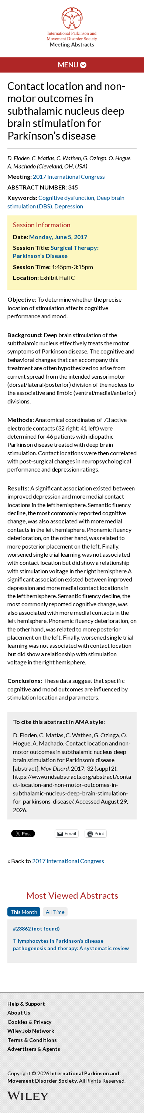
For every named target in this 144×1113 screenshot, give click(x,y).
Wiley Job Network (30, 1030)
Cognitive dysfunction (66, 197)
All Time (55, 912)
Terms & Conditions (32, 1040)
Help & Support (26, 1003)
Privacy (42, 1022)
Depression (68, 205)
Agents (51, 1049)
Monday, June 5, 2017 (58, 236)
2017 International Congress (69, 176)
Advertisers (22, 1049)
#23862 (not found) (36, 928)
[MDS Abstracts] (72, 45)
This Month (23, 912)
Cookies (17, 1022)
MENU (69, 64)
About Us (18, 1012)
